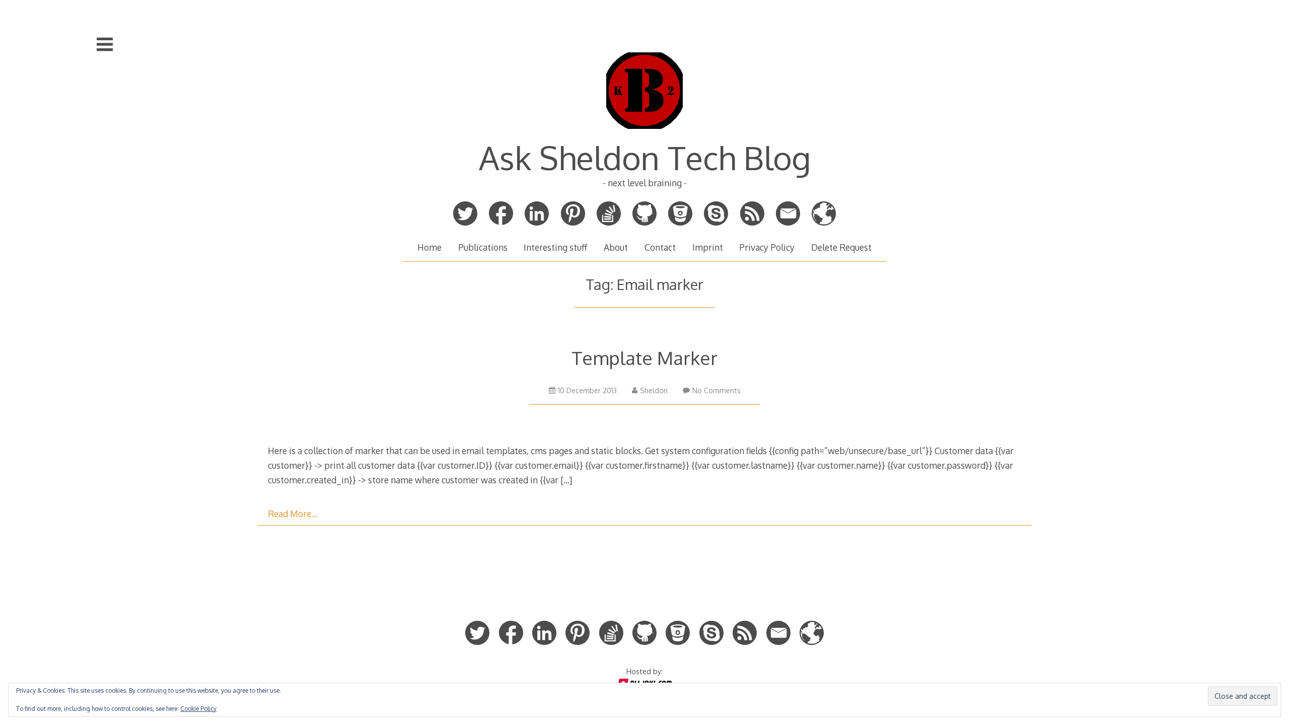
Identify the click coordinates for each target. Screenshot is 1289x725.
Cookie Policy (198, 708)
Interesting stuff (555, 247)
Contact (660, 247)
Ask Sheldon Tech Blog (645, 157)
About (616, 247)
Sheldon (654, 390)
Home (429, 247)
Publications (483, 247)
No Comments (716, 390)
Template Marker (644, 358)
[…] (566, 479)
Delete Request (841, 247)
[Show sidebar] (105, 44)
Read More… (292, 513)
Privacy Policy (767, 247)
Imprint (707, 247)
